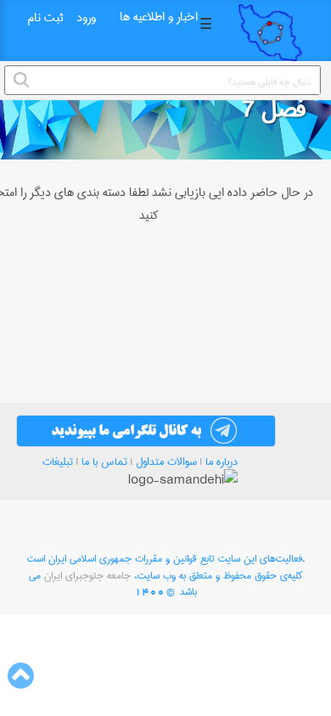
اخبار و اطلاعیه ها (159, 17)
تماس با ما (104, 461)
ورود (86, 18)
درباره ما (221, 461)
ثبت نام (45, 18)
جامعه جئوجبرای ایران (87, 575)
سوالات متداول (166, 461)
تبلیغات (57, 461)
